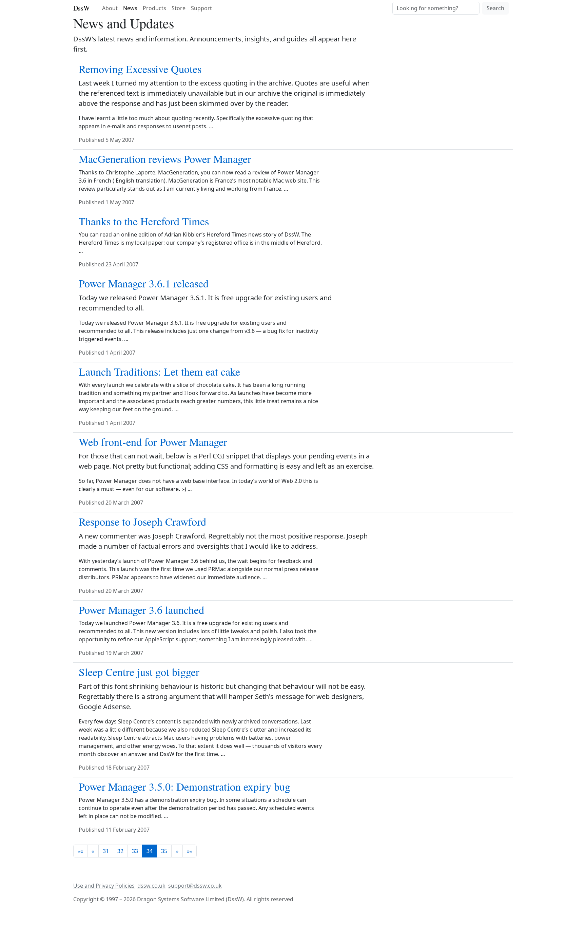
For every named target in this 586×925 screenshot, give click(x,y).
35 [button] (164, 851)
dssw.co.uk (151, 885)
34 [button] (149, 851)
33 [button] (135, 851)
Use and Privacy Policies (104, 885)
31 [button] (106, 851)
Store (178, 8)
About (110, 8)
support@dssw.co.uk (195, 885)
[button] (80, 851)
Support (201, 8)
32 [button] (120, 851)
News (130, 8)
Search (495, 8)
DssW (81, 8)
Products (154, 8)
